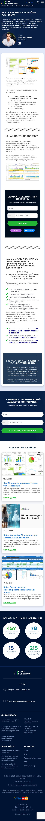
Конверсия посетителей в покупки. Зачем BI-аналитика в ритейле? (11, 729)
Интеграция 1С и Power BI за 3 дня (10, 751)
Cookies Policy (29, 766)
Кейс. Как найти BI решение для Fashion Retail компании (9, 766)
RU (29, 2)
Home (3, 5)
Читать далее (9, 498)
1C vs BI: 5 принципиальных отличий (31, 721)
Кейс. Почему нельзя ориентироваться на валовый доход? (19, 590)
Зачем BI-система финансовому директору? (8, 738)
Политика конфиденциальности (22, 785)
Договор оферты (22, 814)
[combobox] (11, 215)
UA (32, 2)
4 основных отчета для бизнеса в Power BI (10, 720)
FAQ (25, 762)
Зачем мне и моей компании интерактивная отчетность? (31, 730)
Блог (7, 5)
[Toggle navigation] (42, 2)
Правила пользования (32, 758)
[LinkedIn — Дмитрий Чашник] (19, 43)
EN (25, 2)
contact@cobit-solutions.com (24, 701)
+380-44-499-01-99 (22, 690)
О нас (26, 750)
